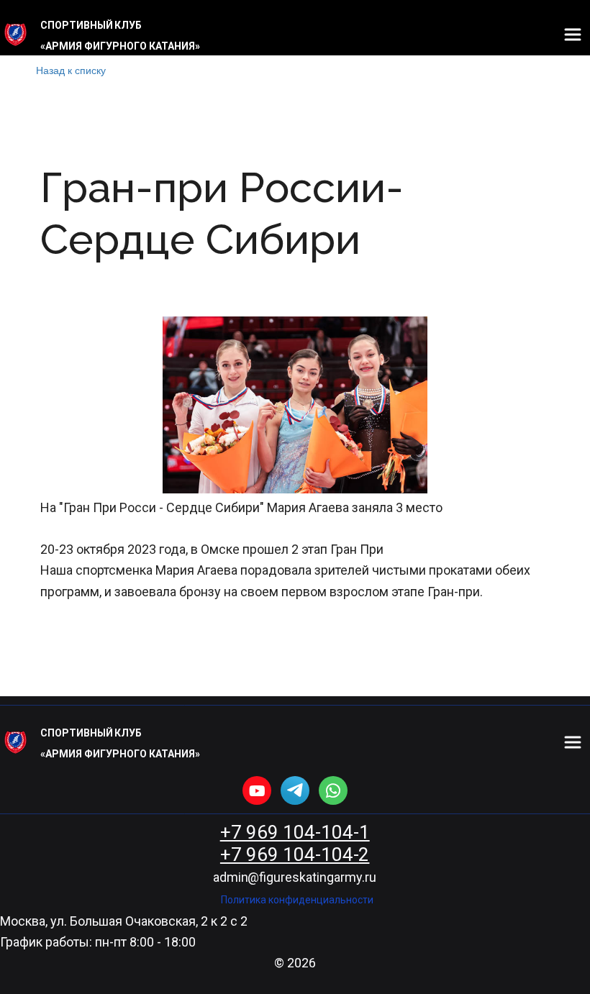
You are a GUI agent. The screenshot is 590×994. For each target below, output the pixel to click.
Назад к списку (71, 70)
